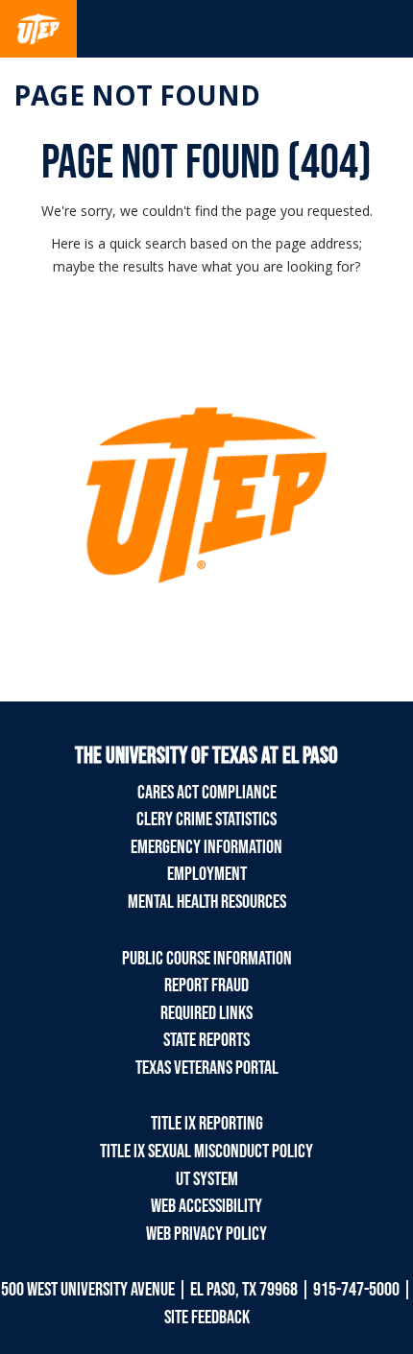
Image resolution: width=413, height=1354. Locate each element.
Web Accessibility (206, 1206)
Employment (207, 874)
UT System (207, 1179)
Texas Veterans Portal (207, 1068)
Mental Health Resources (207, 902)
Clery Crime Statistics (206, 819)
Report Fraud (206, 985)
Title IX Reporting (207, 1123)
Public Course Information (207, 958)
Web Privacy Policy (206, 1234)
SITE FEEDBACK (207, 1317)
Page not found (136, 95)
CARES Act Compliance (207, 792)
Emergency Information (206, 847)
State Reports (206, 1040)
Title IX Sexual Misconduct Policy (206, 1151)
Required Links (206, 1013)
